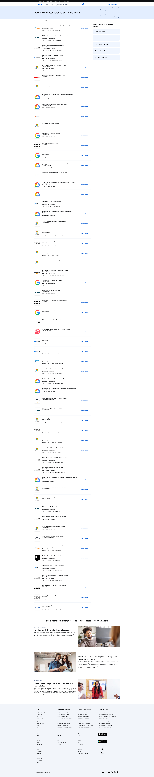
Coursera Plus (39, 744)
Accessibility (80, 744)
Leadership (39, 738)
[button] (53, 4)
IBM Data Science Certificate (63, 725)
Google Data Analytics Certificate (63, 714)
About (38, 735)
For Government (40, 753)
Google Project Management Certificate (65, 718)
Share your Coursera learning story (105, 727)
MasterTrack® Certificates (41, 747)
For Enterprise (39, 751)
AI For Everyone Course (82, 714)
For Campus (39, 755)
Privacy (79, 740)
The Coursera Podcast (62, 742)
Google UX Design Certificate (63, 720)
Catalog (38, 742)
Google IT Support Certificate (63, 716)
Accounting (39, 711)
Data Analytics (39, 716)
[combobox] (68, 4)
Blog (58, 740)
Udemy (38, 762)
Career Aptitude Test (103, 711)
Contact (79, 746)
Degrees (38, 749)
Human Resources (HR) (41, 720)
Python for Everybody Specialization (84, 727)
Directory (80, 749)
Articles (79, 747)
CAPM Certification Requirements (105, 712)
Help (79, 742)
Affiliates (79, 751)
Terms (79, 738)
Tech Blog (59, 744)
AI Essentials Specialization (83, 711)
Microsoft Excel (39, 721)
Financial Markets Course (82, 721)
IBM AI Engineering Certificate (63, 721)
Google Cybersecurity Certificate (63, 712)
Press (79, 735)
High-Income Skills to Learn (104, 720)
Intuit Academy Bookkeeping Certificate (65, 727)
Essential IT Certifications (103, 718)
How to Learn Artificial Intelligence (105, 721)
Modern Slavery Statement (83, 753)
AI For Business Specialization (83, 712)
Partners (59, 737)
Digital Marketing (40, 718)
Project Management (40, 723)
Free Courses (39, 760)
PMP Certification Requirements (104, 723)
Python (38, 725)
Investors (80, 737)
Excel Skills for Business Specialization (85, 720)
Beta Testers (60, 738)
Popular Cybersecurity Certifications (105, 725)
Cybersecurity (39, 714)
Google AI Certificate (61, 711)
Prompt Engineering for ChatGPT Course (85, 725)
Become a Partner (40, 756)
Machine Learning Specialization (84, 723)
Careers (38, 740)
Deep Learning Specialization (83, 718)
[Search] (83, 4)
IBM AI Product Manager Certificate (64, 723)
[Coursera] (40, 4)
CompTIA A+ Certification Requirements (106, 714)
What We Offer (39, 737)
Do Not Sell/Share (81, 755)
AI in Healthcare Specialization (83, 716)
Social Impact (39, 758)
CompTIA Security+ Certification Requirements (107, 716)
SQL (37, 727)
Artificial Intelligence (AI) (41, 712)
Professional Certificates (41, 746)
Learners (59, 735)
